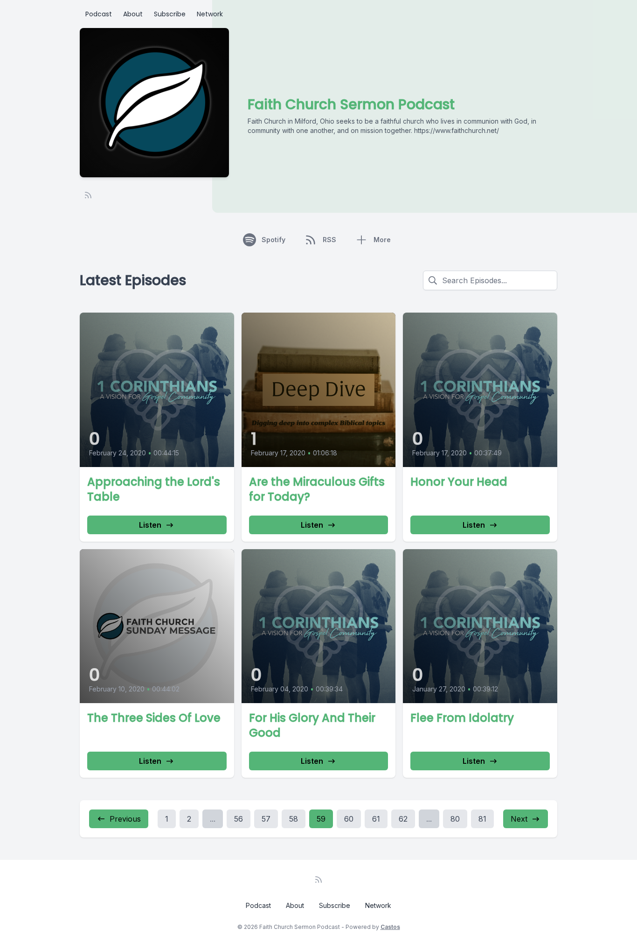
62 (403, 818)
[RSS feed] (88, 195)
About (133, 14)
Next (519, 818)
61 (376, 818)
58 (293, 818)
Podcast (98, 14)
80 (455, 818)
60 (348, 818)
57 (266, 818)
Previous (125, 818)
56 (238, 818)
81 (482, 818)
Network (210, 14)
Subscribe (170, 14)
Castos (390, 926)
